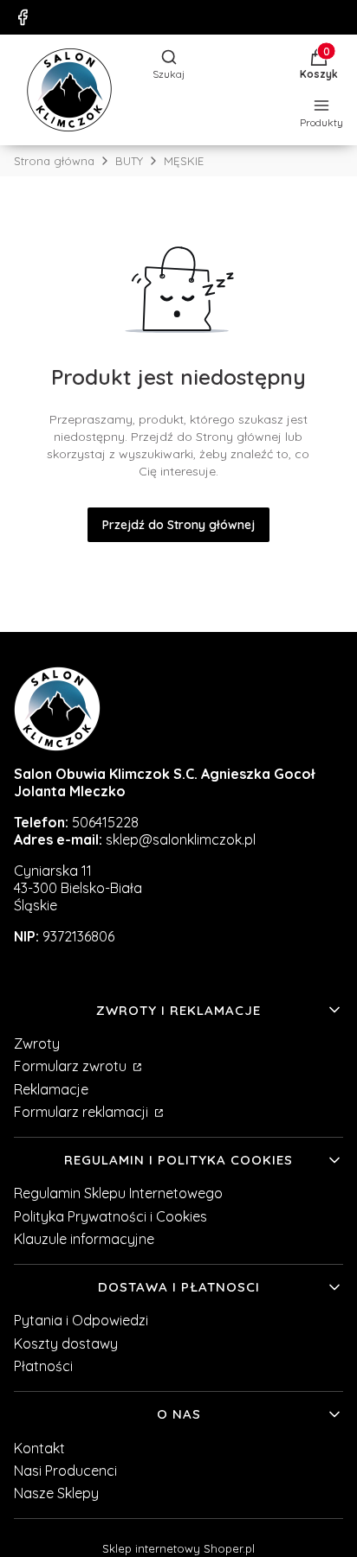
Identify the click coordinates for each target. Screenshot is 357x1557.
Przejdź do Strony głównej (178, 525)
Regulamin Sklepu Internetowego (118, 1193)
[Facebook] (22, 17)
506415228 (105, 822)
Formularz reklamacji (83, 1111)
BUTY (129, 161)
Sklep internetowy (178, 1548)
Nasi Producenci (65, 1470)
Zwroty (37, 1043)
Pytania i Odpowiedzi (81, 1320)
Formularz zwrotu (72, 1066)
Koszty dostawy (66, 1343)
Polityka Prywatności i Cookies (110, 1216)
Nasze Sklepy (56, 1493)
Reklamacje (51, 1089)
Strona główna (54, 161)
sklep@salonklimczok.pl (181, 839)
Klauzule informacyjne (84, 1239)
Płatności (43, 1366)
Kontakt (39, 1448)
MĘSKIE (184, 161)
